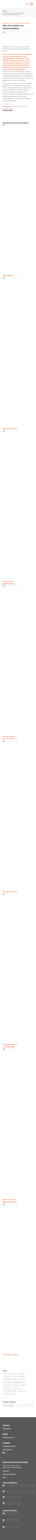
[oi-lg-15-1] (15, 4)
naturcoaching (7, 1382)
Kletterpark (15, 1379)
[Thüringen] (11, 1514)
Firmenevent (21, 1373)
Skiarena (22, 1385)
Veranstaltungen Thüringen (10, 1391)
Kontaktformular (7, 1449)
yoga (14, 1393)
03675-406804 (7, 1428)
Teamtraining (18, 1388)
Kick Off (15, 1376)
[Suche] (26, 4)
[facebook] (5, 1453)
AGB (4, 1477)
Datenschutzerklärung (9, 1474)
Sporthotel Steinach (24, 23)
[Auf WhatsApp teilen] (5, 112)
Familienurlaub (12, 1373)
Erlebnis (6, 1373)
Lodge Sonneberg (14, 23)
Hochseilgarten (7, 1376)
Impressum (6, 1471)
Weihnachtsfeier (22, 1391)
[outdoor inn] (18, 1486)
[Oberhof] (11, 1527)
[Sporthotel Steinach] (18, 1492)
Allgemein (5, 23)
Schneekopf (16, 1385)
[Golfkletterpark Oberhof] (12, 1497)
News (5, 11)
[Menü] (30, 4)
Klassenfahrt (22, 1376)
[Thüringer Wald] (11, 1521)
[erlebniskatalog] (18, 33)
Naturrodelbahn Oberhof (18, 1382)
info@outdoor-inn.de (8, 1437)
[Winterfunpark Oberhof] (12, 1503)
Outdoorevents (23, 106)
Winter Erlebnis (7, 1393)
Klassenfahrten (14, 106)
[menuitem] (26, 4)
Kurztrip (22, 1379)
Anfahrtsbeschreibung (9, 1446)
